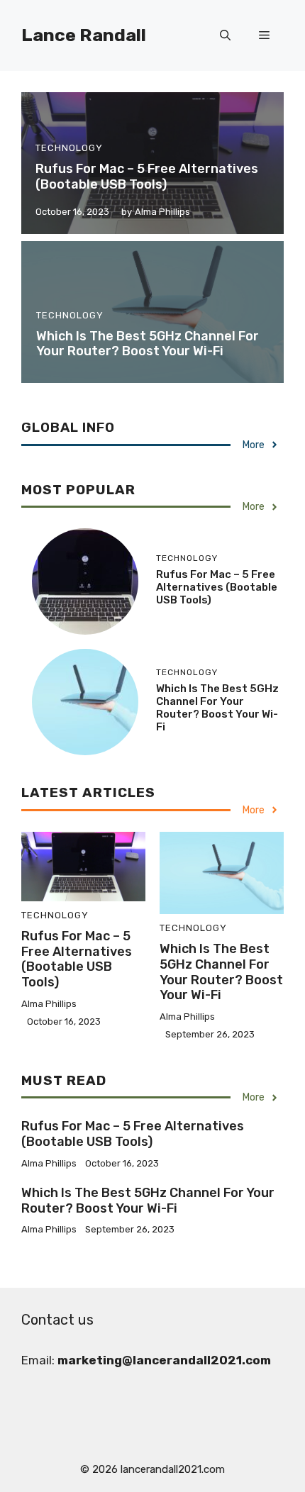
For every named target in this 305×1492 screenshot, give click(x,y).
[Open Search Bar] (225, 35)
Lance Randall (83, 35)
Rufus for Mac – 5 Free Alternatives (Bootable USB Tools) (146, 176)
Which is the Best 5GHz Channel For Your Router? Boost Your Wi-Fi (147, 344)
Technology (69, 148)
